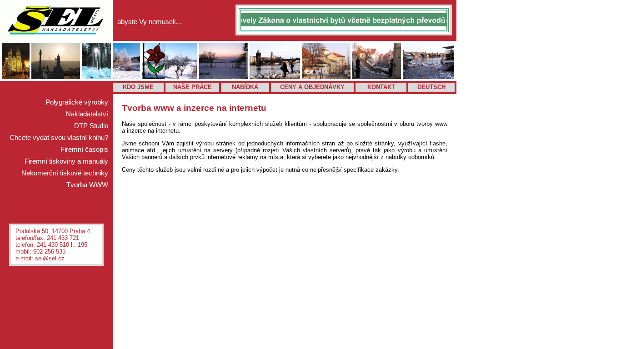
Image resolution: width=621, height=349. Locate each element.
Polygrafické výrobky (76, 102)
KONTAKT (381, 87)
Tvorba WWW (87, 185)
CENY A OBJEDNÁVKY (312, 87)
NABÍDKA (245, 87)
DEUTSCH (431, 87)
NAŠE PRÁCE (192, 87)
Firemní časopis (84, 149)
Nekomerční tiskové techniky (64, 173)
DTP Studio (91, 126)
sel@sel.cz (50, 258)
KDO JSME (138, 87)
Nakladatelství (87, 114)
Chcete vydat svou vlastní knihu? (59, 137)
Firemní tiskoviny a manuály (66, 161)
